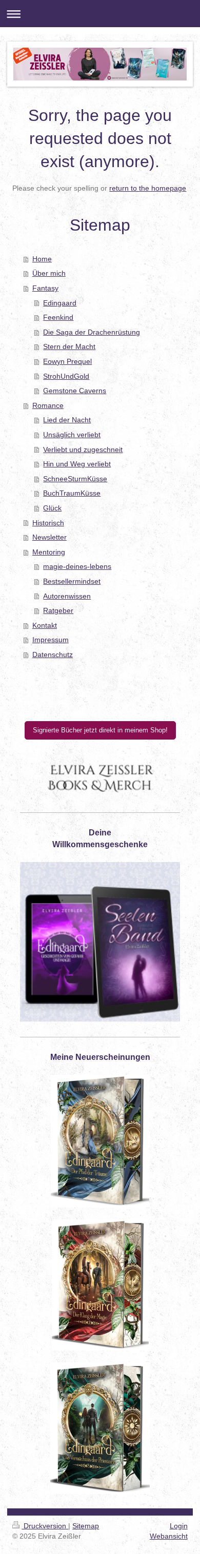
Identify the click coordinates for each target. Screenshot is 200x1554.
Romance (48, 405)
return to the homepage (147, 188)
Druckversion (45, 1526)
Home (42, 259)
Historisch (48, 523)
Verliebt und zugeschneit (83, 449)
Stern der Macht (69, 346)
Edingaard (59, 303)
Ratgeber (58, 610)
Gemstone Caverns (74, 390)
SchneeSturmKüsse (75, 479)
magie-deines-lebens (77, 566)
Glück (52, 508)
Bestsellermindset (72, 581)
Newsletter (49, 537)
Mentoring (48, 552)
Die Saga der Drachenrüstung (91, 332)
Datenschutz (52, 654)
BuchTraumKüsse (72, 493)
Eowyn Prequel (67, 361)
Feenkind (58, 317)
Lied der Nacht (67, 420)
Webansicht (169, 1536)
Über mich (49, 273)
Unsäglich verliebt (72, 435)
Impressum (50, 640)
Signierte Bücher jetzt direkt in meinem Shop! (100, 730)
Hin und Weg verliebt (77, 464)
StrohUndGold (66, 376)
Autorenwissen (67, 596)
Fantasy (45, 288)
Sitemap (85, 1526)
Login (179, 1526)
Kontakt (44, 625)
